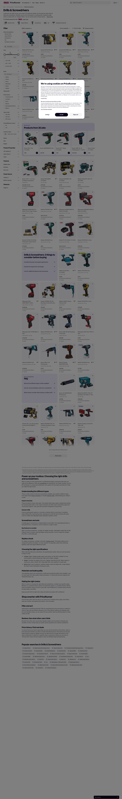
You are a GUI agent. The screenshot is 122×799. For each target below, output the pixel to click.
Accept (61, 114)
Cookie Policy (44, 98)
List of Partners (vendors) (46, 109)
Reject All (75, 114)
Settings (47, 114)
